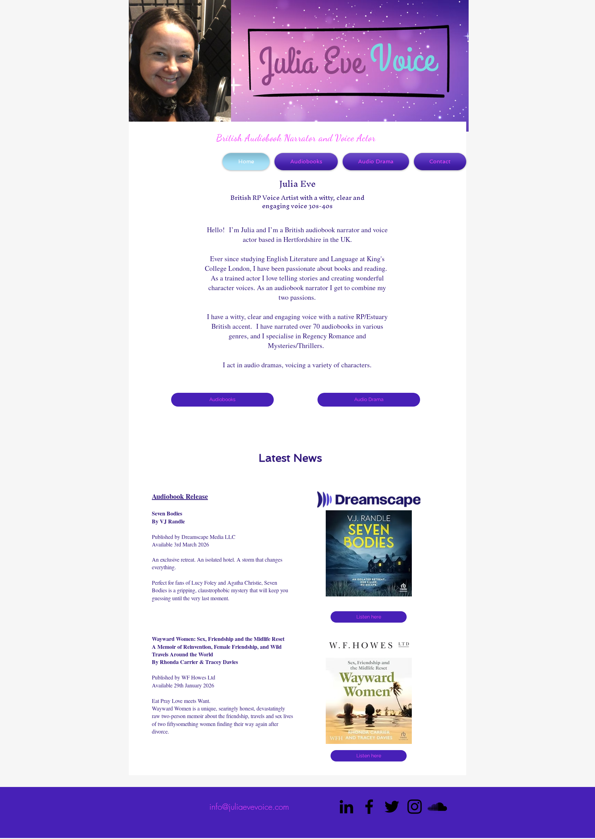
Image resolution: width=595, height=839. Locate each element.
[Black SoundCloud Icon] (437, 806)
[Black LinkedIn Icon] (346, 806)
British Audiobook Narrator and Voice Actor (296, 138)
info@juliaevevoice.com (249, 806)
